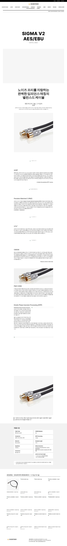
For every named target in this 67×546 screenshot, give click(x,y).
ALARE (11, 7)
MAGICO (49, 7)
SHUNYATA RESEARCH (30, 8)
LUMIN (44, 7)
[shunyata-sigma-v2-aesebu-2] (33, 414)
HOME (49, 11)
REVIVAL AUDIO (61, 7)
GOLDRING (39, 7)
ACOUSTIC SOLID (5, 7)
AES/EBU (10, 475)
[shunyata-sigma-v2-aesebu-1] (33, 337)
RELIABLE (54, 7)
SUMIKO (38, 8)
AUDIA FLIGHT (17, 7)
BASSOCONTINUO (25, 7)
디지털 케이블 (35, 475)
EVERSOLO (33, 7)
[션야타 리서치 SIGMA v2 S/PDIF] (33, 151)
